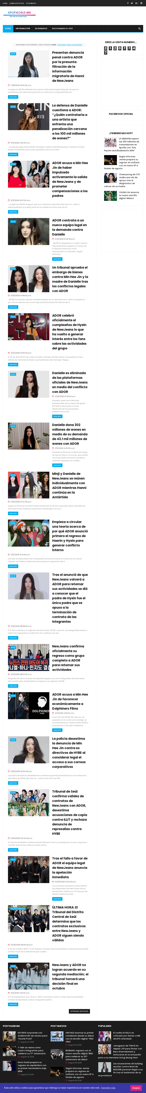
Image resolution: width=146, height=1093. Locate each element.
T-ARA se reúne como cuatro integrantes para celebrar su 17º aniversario (32, 1050)
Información (23, 28)
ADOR (13, 54)
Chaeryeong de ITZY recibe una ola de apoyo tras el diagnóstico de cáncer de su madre (122, 180)
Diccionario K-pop (62, 28)
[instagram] (141, 3)
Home (5, 3)
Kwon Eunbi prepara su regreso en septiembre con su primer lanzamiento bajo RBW (32, 1067)
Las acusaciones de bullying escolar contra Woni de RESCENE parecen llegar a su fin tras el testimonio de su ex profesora (120, 1069)
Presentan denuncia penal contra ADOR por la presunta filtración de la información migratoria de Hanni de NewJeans (68, 66)
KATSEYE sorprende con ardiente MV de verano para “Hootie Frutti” (32, 1035)
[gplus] (136, 3)
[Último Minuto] (18, 908)
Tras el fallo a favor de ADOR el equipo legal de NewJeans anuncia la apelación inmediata (70, 867)
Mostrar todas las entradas (70, 45)
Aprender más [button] (108, 1088)
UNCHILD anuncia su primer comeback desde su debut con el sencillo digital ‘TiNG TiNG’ (80, 1037)
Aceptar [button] (136, 1088)
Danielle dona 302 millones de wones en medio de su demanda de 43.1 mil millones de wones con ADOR (70, 434)
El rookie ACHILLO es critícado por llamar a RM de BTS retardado (126, 1035)
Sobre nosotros (16, 3)
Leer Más (13, 97)
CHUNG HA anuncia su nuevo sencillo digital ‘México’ (129, 195)
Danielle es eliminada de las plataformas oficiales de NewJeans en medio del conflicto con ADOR (70, 382)
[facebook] (127, 3)
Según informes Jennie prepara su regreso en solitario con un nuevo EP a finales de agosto (122, 162)
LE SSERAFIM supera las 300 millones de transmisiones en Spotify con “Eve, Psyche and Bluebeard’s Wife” (121, 144)
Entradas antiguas (79, 1011)
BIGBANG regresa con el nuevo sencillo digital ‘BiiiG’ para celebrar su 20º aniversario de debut (79, 1055)
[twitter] (132, 3)
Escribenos (31, 3)
